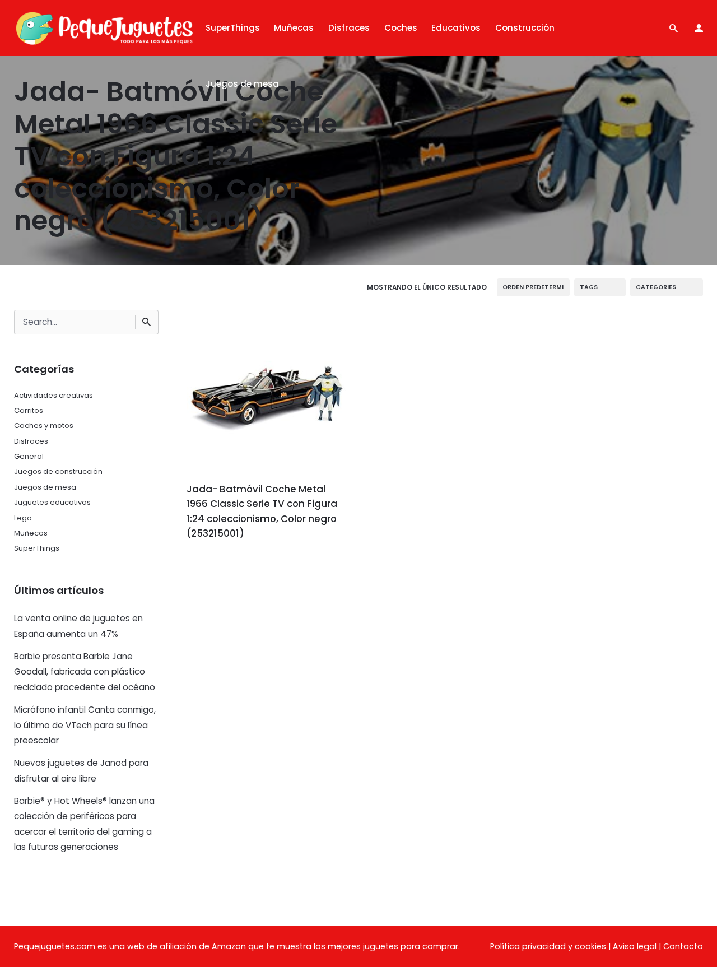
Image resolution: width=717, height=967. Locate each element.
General (29, 456)
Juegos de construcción (58, 471)
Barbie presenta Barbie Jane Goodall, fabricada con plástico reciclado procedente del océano (84, 671)
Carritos (28, 410)
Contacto (683, 946)
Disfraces (31, 441)
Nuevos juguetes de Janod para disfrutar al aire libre (81, 770)
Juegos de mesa (45, 487)
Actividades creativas (53, 395)
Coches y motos (43, 425)
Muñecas (31, 533)
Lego (23, 518)
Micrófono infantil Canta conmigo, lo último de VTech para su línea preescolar (85, 725)
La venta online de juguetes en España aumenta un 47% (78, 625)
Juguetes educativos (52, 502)
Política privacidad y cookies (548, 946)
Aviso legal (635, 946)
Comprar (218, 565)
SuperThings (36, 548)
